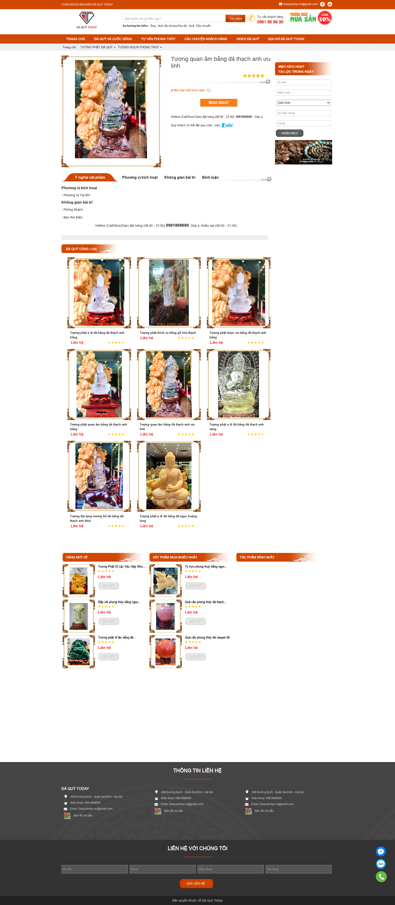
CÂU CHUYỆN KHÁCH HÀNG (205, 39)
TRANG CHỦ (75, 39)
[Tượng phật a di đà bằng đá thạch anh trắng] (99, 292)
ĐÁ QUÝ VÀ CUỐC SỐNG (113, 39)
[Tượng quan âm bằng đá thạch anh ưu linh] (169, 384)
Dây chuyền (203, 25)
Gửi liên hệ (196, 883)
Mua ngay (219, 102)
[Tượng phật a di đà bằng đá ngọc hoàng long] (169, 476)
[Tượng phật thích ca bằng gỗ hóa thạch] (169, 292)
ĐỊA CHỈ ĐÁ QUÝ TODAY (286, 39)
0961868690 (381, 864)
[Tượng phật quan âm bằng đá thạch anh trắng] (99, 384)
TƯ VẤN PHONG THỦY (158, 39)
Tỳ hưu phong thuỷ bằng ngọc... (206, 566)
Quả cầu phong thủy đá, (172, 25)
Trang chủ (69, 47)
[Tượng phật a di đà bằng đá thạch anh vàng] (239, 384)
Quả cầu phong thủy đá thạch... (206, 602)
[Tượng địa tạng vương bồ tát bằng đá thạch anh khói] (99, 476)
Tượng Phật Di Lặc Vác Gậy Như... (122, 566)
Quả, (192, 25)
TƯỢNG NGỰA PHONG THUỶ (138, 47)
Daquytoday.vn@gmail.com (300, 4)
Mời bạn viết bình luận (189, 90)
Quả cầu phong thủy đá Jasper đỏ (207, 637)
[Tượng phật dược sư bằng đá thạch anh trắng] (239, 292)
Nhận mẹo (290, 133)
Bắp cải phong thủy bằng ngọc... (119, 602)
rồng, (153, 25)
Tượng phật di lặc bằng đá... (117, 637)
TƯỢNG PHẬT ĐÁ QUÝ (96, 47)
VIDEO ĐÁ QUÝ (247, 39)
